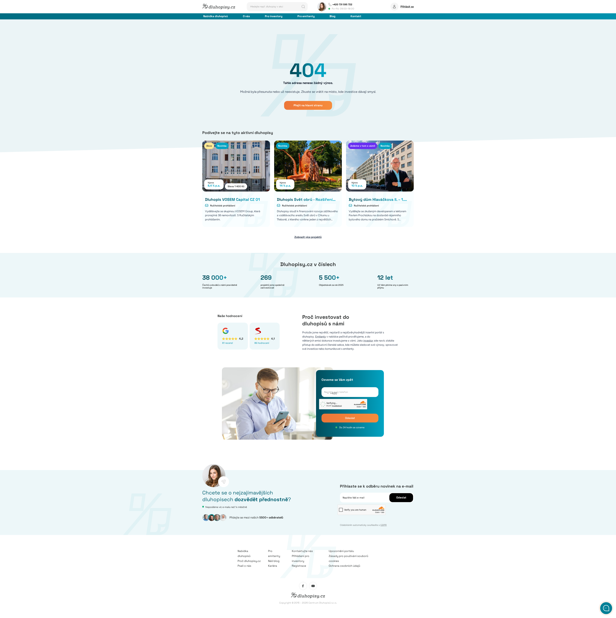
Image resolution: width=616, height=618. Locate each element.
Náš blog (273, 561)
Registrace (299, 566)
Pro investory (273, 16)
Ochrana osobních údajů (344, 566)
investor (368, 340)
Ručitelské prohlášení (222, 205)
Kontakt (356, 16)
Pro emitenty (306, 16)
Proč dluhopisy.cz (249, 561)
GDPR (383, 525)
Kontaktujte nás (302, 551)
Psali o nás (244, 566)
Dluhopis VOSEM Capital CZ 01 (232, 199)
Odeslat (350, 418)
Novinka (222, 145)
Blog (332, 16)
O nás (246, 16)
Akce (209, 145)
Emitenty (320, 336)
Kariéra (272, 566)
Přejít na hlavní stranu (308, 105)
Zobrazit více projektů (308, 237)
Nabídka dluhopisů (215, 16)
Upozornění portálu (341, 551)
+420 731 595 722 (342, 4)
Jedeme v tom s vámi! (362, 145)
